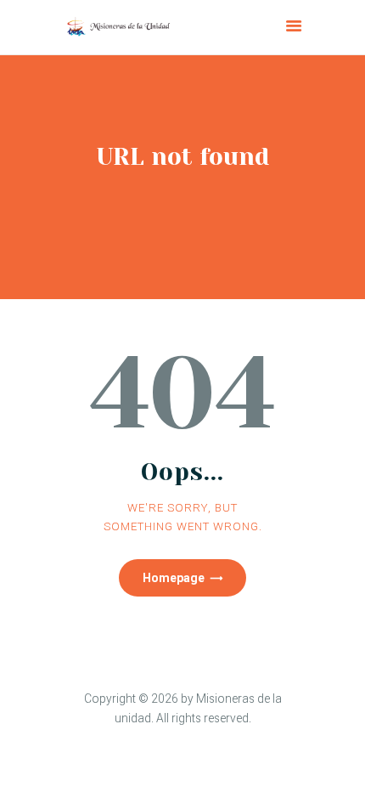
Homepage (174, 578)
